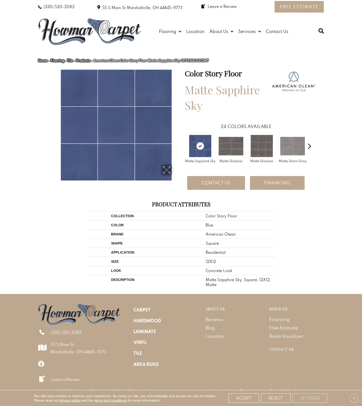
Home (43, 60)
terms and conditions (110, 400)
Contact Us (216, 183)
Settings (310, 398)
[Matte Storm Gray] (292, 146)
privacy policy (70, 400)
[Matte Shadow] (231, 146)
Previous (182, 138)
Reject (276, 398)
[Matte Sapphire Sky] (200, 146)
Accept (243, 398)
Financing (277, 183)
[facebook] (41, 363)
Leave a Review (65, 379)
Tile (70, 60)
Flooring (57, 60)
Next (309, 138)
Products (83, 60)
